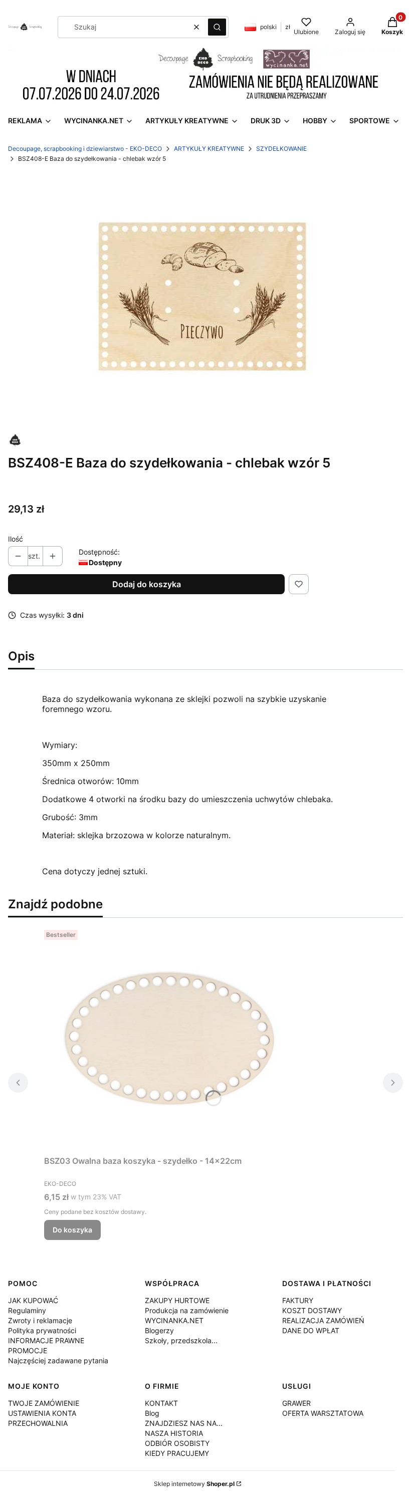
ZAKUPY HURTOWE (177, 1300)
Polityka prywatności (42, 1330)
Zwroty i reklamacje (40, 1320)
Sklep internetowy (194, 1483)
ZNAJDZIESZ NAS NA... (184, 1423)
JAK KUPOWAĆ (33, 1300)
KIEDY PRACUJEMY (177, 1453)
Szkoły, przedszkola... (181, 1340)
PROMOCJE (27, 1350)
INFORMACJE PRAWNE (46, 1340)
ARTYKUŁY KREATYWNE (209, 148)
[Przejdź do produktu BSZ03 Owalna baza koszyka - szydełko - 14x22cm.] (169, 1038)
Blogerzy (159, 1330)
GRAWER (296, 1403)
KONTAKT (161, 1403)
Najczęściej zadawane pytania (58, 1360)
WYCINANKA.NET (174, 1320)
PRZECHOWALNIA (38, 1423)
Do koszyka (72, 1229)
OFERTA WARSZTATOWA (322, 1413)
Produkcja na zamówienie (187, 1310)
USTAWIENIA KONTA (42, 1413)
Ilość (15, 539)
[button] (217, 27)
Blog (152, 1413)
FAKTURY (297, 1300)
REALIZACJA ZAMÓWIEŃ (323, 1320)
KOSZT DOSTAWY (312, 1310)
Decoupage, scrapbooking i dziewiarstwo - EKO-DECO (85, 148)
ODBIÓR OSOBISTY (177, 1443)
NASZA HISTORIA (174, 1433)
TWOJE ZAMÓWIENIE (43, 1403)
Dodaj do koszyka (146, 584)
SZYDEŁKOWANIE (281, 148)
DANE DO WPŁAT (310, 1330)
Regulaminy (27, 1310)
